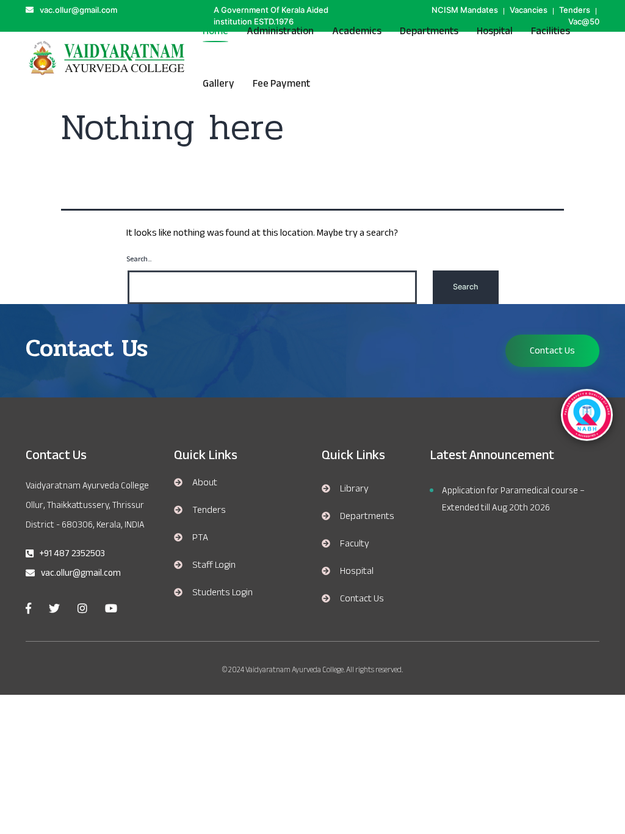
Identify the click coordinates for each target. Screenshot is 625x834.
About (204, 482)
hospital (495, 30)
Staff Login (214, 565)
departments (367, 516)
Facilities (550, 30)
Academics (356, 30)
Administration (280, 30)
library (354, 488)
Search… (138, 259)
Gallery (218, 83)
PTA (200, 537)
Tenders (209, 510)
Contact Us (552, 350)
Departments (429, 30)
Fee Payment (281, 83)
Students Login (222, 592)
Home (215, 30)
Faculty (354, 543)
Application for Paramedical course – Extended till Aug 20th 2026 (513, 499)
